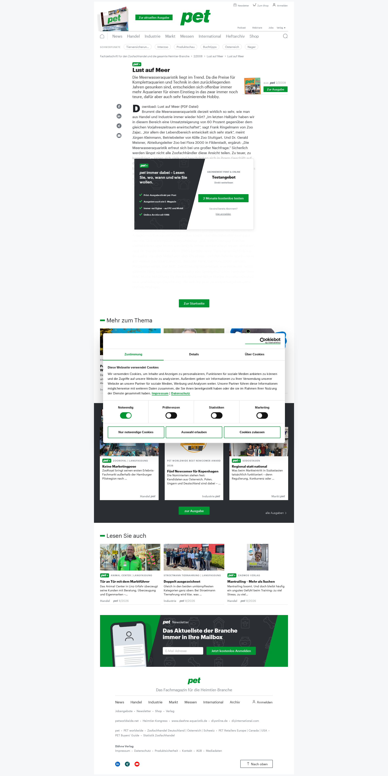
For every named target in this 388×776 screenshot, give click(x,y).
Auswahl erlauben (194, 432)
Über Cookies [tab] (254, 354)
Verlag (170, 711)
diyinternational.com (245, 720)
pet (117, 730)
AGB (199, 750)
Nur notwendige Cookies (135, 432)
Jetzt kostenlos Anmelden (231, 651)
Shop (158, 711)
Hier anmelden (223, 214)
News (119, 702)
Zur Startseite (194, 303)
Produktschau (186, 47)
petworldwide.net (127, 720)
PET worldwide (133, 730)
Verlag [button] (280, 27)
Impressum (160, 393)
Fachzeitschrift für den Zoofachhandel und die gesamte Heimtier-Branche (144, 56)
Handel (136, 702)
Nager (252, 47)
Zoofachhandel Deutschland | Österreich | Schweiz (181, 730)
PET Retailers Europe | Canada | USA (243, 730)
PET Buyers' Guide (127, 735)
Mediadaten (214, 750)
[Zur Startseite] (194, 680)
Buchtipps (210, 47)
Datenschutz (180, 393)
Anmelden (282, 5)
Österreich (232, 47)
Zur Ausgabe (275, 89)
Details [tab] (194, 354)
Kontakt (187, 750)
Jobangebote (124, 711)
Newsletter (243, 5)
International (213, 702)
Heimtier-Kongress (155, 720)
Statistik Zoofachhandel (159, 735)
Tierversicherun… (137, 47)
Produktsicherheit (166, 750)
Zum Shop (263, 5)
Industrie (155, 702)
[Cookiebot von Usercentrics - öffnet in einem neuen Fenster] (262, 341)
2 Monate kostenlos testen (223, 198)
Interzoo (162, 47)
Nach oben (259, 764)
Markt (173, 702)
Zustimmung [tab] (133, 354)
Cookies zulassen (252, 432)
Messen (191, 702)
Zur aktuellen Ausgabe (154, 17)
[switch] (171, 415)
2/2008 (198, 56)
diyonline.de (219, 720)
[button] (119, 106)
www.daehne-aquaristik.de (189, 720)
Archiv (235, 702)
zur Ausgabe (194, 511)
